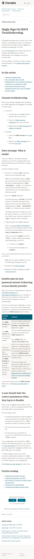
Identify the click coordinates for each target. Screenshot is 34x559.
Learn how (17, 143)
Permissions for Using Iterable (14, 485)
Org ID (22, 114)
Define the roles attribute (13, 464)
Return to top (6, 514)
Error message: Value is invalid (14, 80)
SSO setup (10, 51)
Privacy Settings (22, 554)
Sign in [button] (29, 3)
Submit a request (24, 509)
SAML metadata (24, 126)
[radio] (12, 500)
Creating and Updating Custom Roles (17, 487)
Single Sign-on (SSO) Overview (15, 476)
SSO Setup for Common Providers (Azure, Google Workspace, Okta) (15, 532)
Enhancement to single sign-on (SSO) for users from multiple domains (21, 375)
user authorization (10, 446)
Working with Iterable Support (11, 541)
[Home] (9, 3)
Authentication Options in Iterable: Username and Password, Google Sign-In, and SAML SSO (16, 537)
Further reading (10, 91)
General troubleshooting (13, 77)
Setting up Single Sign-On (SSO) (15, 478)
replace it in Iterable (15, 128)
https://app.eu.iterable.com (10, 295)
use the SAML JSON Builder (20, 226)
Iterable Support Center (9, 9)
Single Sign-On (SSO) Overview (12, 528)
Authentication (16, 11)
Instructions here (10, 272)
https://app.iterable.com (9, 293)
